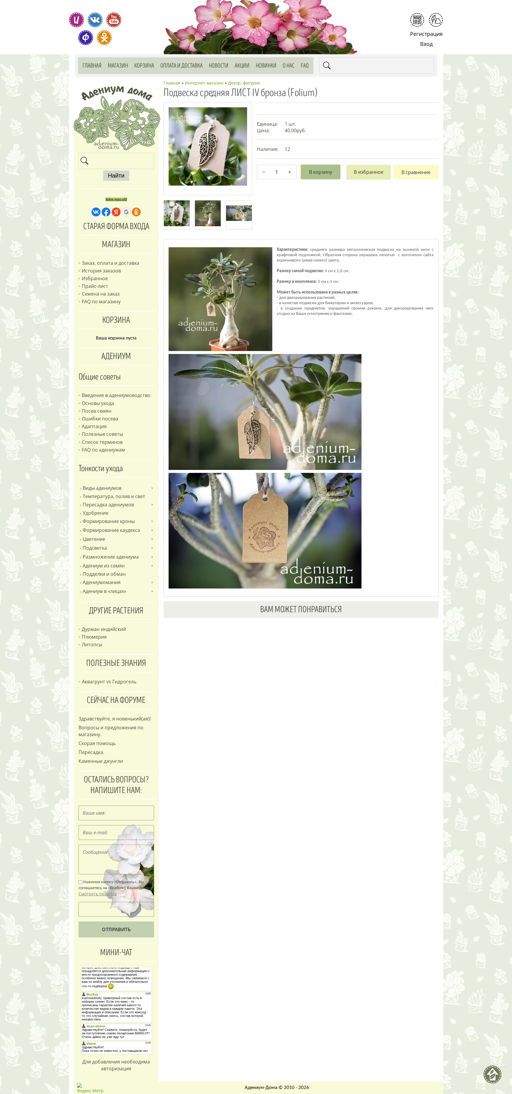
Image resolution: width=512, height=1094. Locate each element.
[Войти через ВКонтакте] (96, 212)
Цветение (94, 539)
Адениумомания (102, 582)
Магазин (118, 65)
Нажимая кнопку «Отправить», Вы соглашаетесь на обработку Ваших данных (115, 888)
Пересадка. (91, 752)
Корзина (144, 65)
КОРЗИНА (116, 320)
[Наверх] (495, 1077)
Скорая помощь (97, 743)
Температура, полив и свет (114, 496)
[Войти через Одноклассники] (136, 212)
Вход (426, 43)
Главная (92, 65)
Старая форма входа (116, 226)
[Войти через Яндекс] (116, 212)
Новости (218, 65)
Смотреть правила (98, 894)
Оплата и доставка (181, 65)
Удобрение (95, 513)
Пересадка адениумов (108, 504)
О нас (289, 65)
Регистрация (426, 33)
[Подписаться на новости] (417, 19)
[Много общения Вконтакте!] (95, 19)
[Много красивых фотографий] (76, 19)
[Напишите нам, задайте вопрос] (435, 19)
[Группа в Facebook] (85, 37)
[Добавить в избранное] (368, 172)
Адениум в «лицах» (104, 591)
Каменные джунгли (101, 761)
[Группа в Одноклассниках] (104, 37)
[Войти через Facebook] (106, 212)
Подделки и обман (104, 574)
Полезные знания (116, 663)
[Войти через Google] (126, 212)
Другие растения (116, 610)
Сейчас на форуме (116, 700)
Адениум (116, 356)
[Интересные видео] (113, 19)
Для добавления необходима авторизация (116, 1065)
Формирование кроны (109, 521)
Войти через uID (116, 199)
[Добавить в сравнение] (416, 172)
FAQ (305, 65)
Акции (242, 65)
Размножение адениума (111, 557)
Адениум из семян (104, 565)
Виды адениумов (102, 488)
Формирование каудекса (111, 530)
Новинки (266, 65)
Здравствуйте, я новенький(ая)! (115, 718)
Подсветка (95, 548)
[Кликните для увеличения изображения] (208, 146)
